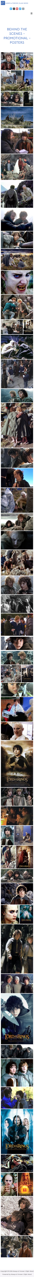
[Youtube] (17, 9)
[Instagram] (14, 9)
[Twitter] (11, 9)
